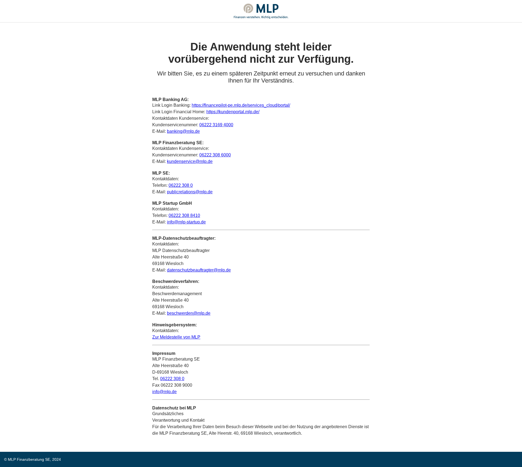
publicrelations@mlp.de (190, 192)
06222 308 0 (181, 185)
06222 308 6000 (215, 155)
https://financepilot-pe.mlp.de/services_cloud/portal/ (241, 105)
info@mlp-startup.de (186, 222)
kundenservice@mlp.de (190, 161)
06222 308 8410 (184, 215)
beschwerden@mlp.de (188, 313)
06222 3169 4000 (216, 124)
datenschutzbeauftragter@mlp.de (199, 270)
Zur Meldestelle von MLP (176, 337)
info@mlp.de (164, 391)
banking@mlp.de (183, 131)
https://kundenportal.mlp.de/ (232, 111)
